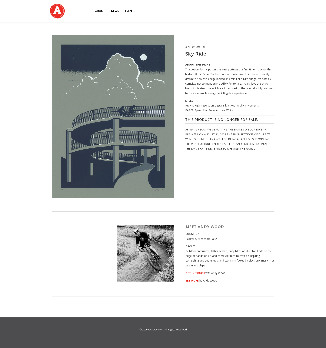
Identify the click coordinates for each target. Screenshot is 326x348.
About (100, 11)
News (115, 11)
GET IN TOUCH (195, 273)
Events (130, 11)
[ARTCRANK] (57, 11)
